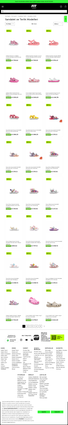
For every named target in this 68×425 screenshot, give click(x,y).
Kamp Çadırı (48, 354)
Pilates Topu (48, 364)
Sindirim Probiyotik (22, 392)
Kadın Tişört (4, 350)
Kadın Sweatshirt (6, 354)
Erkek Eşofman (16, 354)
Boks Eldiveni (49, 355)
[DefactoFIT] (34, 6)
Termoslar (48, 350)
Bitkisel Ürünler (21, 380)
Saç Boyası (59, 357)
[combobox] (34, 11)
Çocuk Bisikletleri (33, 382)
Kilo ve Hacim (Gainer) (38, 361)
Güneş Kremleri (60, 358)
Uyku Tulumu (49, 359)
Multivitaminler (21, 393)
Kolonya (58, 369)
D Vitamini (20, 397)
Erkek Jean (15, 355)
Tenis (46, 366)
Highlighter (59, 355)
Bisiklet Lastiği (32, 387)
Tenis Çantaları (44, 388)
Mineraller (20, 387)
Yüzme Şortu (15, 367)
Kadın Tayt (4, 359)
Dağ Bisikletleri (32, 380)
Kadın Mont (4, 352)
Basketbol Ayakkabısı (15, 365)
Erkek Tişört (15, 350)
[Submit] (2, 11)
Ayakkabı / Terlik (22, 16)
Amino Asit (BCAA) (39, 353)
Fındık (24, 372)
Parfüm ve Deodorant (59, 352)
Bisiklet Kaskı (32, 386)
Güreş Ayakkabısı (17, 362)
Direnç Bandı (48, 352)
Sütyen (3, 366)
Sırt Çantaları (43, 392)
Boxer (13, 369)
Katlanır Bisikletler (33, 377)
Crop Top (3, 361)
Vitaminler (20, 395)
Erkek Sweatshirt (17, 357)
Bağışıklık (20, 379)
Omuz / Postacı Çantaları (44, 386)
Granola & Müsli (27, 352)
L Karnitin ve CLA (39, 355)
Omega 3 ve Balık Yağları (22, 389)
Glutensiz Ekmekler (26, 354)
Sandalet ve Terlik (32, 16)
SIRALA (56, 24)
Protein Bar (26, 350)
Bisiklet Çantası (32, 384)
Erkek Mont (15, 359)
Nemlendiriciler (60, 367)
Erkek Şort (15, 352)
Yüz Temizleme (60, 360)
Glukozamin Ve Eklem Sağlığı (21, 383)
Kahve (25, 358)
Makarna (25, 370)
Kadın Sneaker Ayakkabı (5, 368)
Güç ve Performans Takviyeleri (37, 358)
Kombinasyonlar (38, 364)
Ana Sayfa (7, 16)
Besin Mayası (27, 367)
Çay (24, 362)
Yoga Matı (48, 357)
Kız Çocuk (14, 16)
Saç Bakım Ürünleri (61, 350)
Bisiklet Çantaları (44, 383)
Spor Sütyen (4, 357)
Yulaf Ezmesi (26, 357)
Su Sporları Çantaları (43, 381)
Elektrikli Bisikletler (33, 379)
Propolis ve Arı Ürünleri (27, 364)
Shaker (36, 371)
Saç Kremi (59, 364)
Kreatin (36, 366)
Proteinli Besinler (39, 369)
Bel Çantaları (43, 377)
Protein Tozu (37, 351)
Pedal (30, 391)
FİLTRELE (8, 24)
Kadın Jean (4, 355)
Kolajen (19, 385)
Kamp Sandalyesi (50, 362)
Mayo (2, 364)
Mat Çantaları (43, 398)
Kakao (25, 360)
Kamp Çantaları (44, 390)
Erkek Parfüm (60, 365)
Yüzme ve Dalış (49, 368)
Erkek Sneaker (16, 361)
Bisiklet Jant (31, 389)
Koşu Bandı (48, 361)
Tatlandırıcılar (37, 367)
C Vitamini (20, 377)
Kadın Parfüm (60, 362)
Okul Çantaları (44, 379)
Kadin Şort (4, 362)
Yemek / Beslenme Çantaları (43, 395)
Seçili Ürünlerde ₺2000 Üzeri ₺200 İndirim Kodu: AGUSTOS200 (34, 1)
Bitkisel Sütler (27, 368)
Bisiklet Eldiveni (32, 393)
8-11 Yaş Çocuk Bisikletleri (32, 395)
